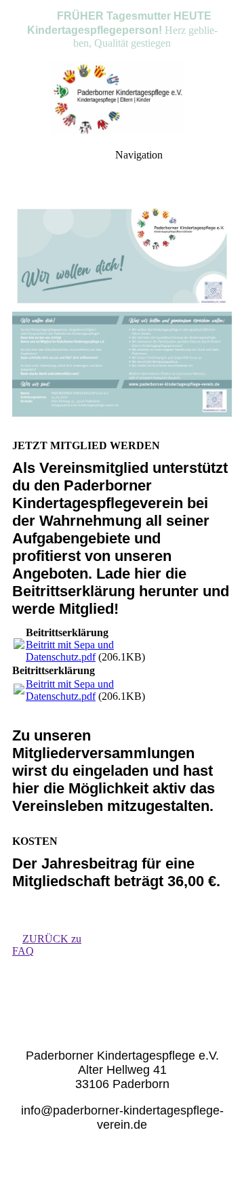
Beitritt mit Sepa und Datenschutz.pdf (70, 651)
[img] (122, 96)
